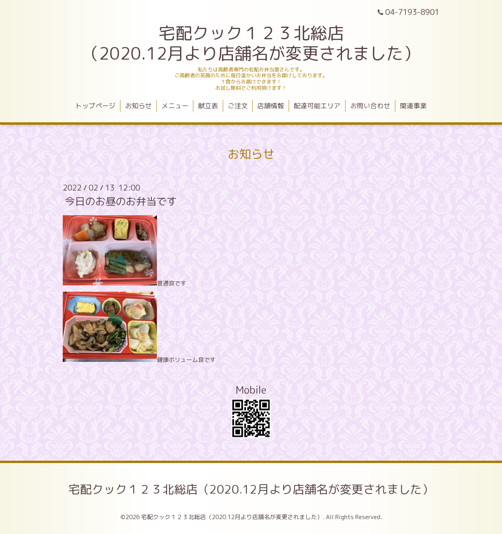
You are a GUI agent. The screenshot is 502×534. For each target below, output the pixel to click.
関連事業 (413, 105)
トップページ (95, 105)
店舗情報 (270, 105)
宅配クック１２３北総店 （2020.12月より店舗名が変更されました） (251, 43)
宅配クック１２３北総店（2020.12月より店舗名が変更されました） (251, 489)
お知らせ (138, 105)
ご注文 (238, 105)
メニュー (175, 105)
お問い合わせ (370, 105)
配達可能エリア (317, 105)
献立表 (208, 105)
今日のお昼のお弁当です (121, 201)
